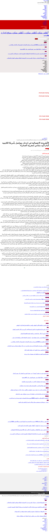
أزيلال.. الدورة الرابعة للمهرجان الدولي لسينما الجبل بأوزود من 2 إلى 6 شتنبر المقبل (30, 329)
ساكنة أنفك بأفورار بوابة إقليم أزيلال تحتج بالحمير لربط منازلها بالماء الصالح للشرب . (34, 290)
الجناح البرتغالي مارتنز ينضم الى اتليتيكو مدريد (41, 286)
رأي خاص (45, 68)
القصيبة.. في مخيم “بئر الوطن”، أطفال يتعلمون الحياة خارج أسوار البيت (33, 425)
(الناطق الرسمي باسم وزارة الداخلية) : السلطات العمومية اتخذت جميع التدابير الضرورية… (27, 53)
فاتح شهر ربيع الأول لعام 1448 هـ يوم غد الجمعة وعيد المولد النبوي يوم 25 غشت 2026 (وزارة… (28, 421)
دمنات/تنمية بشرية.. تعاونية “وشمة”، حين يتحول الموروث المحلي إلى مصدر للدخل (31, 373)
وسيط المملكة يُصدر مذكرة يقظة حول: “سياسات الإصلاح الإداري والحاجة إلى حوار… (30, 337)
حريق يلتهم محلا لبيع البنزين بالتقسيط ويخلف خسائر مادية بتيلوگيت (34, 385)
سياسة (45, 6)
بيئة (46, 18)
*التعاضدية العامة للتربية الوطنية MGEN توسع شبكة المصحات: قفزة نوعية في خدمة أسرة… (29, 398)
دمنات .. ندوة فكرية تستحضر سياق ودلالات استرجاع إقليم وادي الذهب (33, 402)
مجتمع (46, 7)
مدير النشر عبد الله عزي (44, 26)
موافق (48, 496)
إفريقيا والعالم (44, 70)
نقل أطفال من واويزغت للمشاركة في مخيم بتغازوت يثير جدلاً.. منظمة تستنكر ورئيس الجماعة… (28, 346)
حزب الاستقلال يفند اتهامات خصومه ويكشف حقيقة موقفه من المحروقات (31, 511)
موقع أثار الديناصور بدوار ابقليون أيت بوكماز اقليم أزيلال (36, 350)
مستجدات (45, 42)
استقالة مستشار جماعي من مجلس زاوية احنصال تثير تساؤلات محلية (32, 516)
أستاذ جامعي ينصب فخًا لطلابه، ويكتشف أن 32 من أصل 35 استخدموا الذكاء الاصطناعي (30, 429)
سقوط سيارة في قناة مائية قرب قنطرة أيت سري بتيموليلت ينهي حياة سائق (32, 394)
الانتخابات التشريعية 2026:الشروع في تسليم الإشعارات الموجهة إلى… (37, 454)
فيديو (46, 11)
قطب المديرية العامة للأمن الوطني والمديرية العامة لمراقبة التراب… (37, 440)
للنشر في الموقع (45, 28)
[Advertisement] (24, 83)
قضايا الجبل (45, 17)
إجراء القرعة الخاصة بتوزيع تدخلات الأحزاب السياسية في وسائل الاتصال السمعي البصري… (27, 507)
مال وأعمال (45, 13)
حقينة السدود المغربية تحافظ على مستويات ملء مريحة (36, 354)
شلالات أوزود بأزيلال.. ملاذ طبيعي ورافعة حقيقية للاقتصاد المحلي (34, 333)
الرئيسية (45, 5)
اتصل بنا (46, 27)
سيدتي (45, 12)
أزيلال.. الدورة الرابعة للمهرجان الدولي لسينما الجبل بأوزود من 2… (38, 443)
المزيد (46, 496)
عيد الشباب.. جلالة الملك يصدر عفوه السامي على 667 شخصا (33, 49)
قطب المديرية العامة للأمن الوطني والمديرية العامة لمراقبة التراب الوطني (32, 325)
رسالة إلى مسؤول (44, 69)
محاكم (46, 8)
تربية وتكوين (45, 9)
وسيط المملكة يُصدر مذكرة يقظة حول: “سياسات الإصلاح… (39, 451)
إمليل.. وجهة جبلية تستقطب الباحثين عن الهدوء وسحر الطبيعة (35, 381)
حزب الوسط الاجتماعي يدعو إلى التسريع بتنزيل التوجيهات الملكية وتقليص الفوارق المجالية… (27, 58)
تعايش (46, 10)
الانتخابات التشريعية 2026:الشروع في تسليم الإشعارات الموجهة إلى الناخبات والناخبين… (28, 44)
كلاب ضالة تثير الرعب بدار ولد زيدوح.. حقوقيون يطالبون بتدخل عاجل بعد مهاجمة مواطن (29, 389)
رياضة (46, 14)
